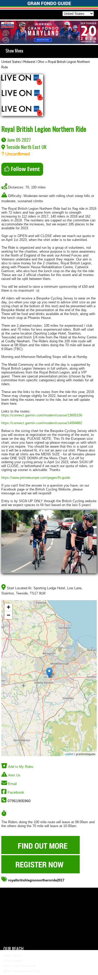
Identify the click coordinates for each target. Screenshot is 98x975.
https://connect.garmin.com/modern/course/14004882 (41, 423)
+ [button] (8, 607)
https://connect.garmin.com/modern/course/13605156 (41, 415)
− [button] (8, 615)
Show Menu (14, 51)
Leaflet (69, 754)
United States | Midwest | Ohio (22, 62)
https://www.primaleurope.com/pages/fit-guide (35, 478)
